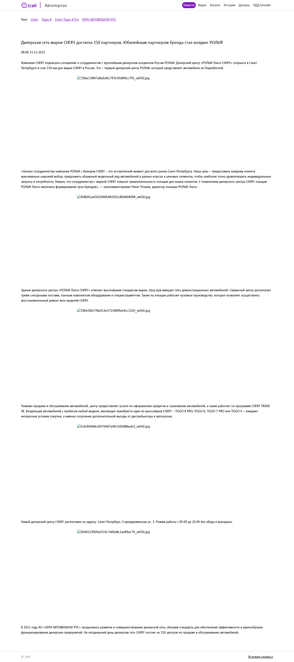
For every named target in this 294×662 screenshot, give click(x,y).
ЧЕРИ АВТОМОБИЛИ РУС (99, 19)
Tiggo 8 (47, 19)
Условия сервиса (260, 656)
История (229, 5)
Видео (202, 5)
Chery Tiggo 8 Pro (67, 19)
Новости (189, 5)
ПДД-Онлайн (262, 5)
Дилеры (244, 5)
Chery (34, 19)
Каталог (215, 5)
